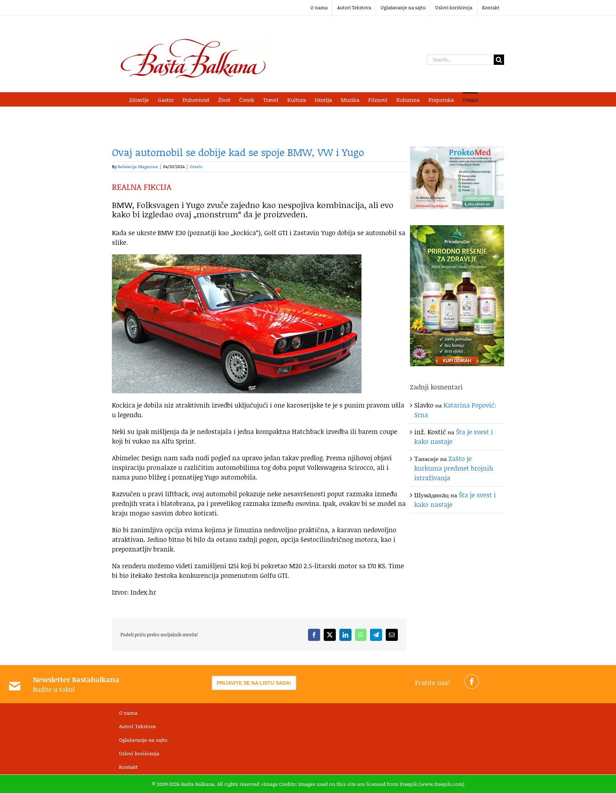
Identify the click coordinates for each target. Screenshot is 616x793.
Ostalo (196, 167)
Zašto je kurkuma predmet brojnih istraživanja (453, 468)
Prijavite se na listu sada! (254, 683)
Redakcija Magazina (138, 167)
